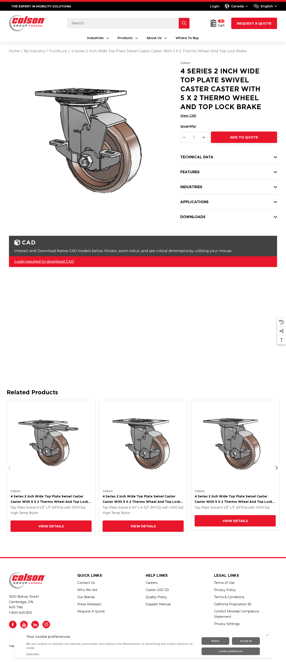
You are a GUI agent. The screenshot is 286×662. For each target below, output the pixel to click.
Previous (9, 467)
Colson (185, 63)
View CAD (188, 116)
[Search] (184, 23)
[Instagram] (46, 624)
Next (276, 467)
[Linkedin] (35, 624)
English (267, 6)
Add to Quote (244, 137)
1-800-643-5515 (20, 613)
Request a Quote (254, 23)
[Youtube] (24, 624)
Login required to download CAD (44, 261)
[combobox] (265, 6)
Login (214, 6)
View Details (51, 526)
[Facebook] (13, 624)
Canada (237, 6)
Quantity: (188, 126)
